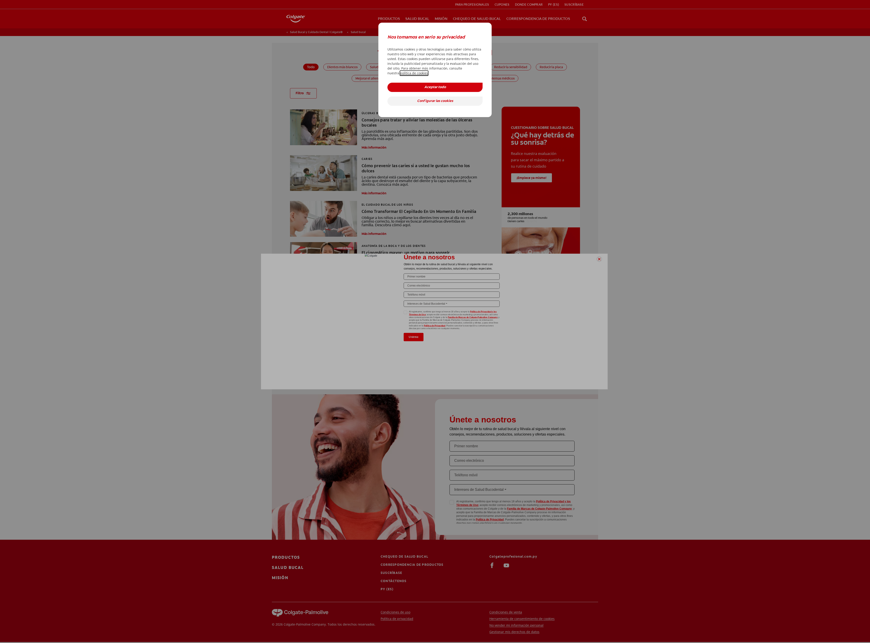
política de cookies (414, 73)
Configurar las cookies (435, 101)
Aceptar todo (435, 87)
